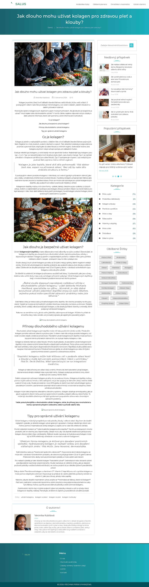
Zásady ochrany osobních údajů (73, 566)
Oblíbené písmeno (100, 4)
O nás (62, 559)
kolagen (128, 267)
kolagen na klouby (69, 497)
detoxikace (122, 273)
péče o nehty (107, 273)
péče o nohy (121, 293)
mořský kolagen (108, 288)
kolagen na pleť (55, 497)
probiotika (121, 257)
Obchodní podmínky (68, 562)
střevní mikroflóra (108, 278)
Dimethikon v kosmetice (120, 4)
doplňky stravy (107, 303)
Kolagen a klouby (108, 204)
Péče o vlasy (107, 214)
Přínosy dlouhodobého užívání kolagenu (54, 127)
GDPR (62, 569)
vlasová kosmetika (120, 298)
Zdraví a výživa (107, 238)
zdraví (104, 267)
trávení (104, 298)
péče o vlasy (121, 262)
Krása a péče (107, 219)
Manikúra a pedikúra (109, 209)
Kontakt (63, 573)
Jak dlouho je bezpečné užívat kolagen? (54, 124)
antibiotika (106, 293)
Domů (50, 28)
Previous (96, 154)
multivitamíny (127, 283)
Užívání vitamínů (139, 4)
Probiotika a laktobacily (111, 199)
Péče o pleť (106, 194)
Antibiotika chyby (82, 4)
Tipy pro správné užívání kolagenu (54, 131)
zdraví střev (123, 303)
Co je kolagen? (54, 120)
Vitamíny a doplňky (109, 224)
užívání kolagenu (27, 497)
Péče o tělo (106, 228)
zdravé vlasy (124, 288)
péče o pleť (106, 257)
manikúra (115, 267)
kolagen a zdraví (41, 497)
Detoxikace (106, 233)
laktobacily (106, 262)
